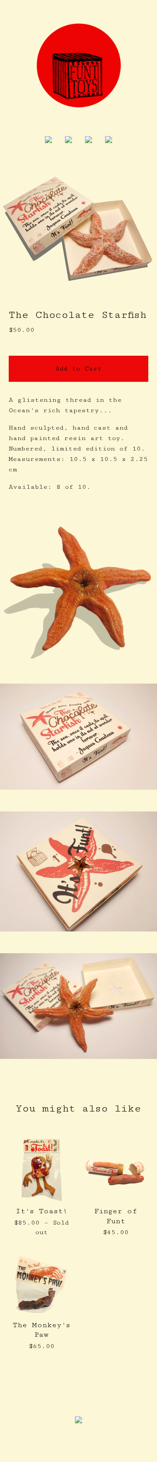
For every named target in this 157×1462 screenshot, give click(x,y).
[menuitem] (48, 141)
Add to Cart (78, 368)
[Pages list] (68, 141)
